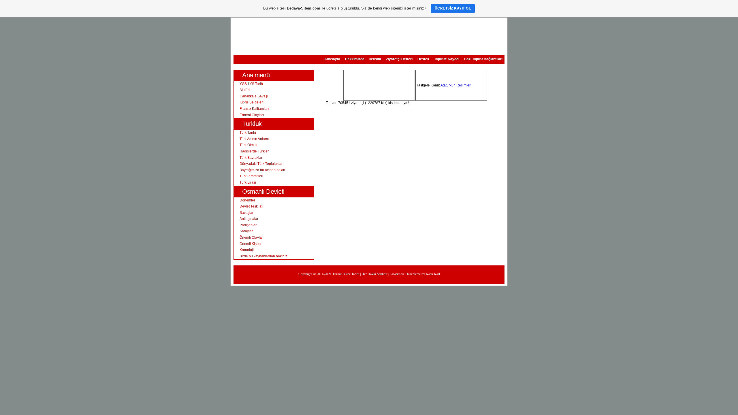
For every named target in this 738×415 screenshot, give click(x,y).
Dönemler (247, 200)
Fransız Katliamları (254, 109)
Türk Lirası (248, 182)
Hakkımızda (354, 59)
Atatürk (245, 90)
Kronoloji (247, 250)
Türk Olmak (248, 145)
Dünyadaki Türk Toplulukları (261, 164)
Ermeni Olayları (252, 115)
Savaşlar (246, 213)
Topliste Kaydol (446, 59)
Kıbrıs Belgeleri (251, 102)
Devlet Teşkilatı (251, 206)
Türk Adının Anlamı (254, 139)
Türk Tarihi (248, 133)
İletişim (375, 59)
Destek (423, 59)
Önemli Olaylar (251, 237)
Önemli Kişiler (250, 244)
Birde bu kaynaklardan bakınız (263, 256)
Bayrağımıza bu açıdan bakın (262, 170)
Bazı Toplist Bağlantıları (483, 59)
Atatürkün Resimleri (455, 85)
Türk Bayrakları (251, 158)
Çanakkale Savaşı (254, 96)
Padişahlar (248, 225)
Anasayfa (332, 59)
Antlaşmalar (249, 219)
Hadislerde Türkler (254, 151)
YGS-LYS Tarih (251, 84)
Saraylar (246, 231)
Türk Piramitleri (251, 176)
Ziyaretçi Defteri (399, 59)
